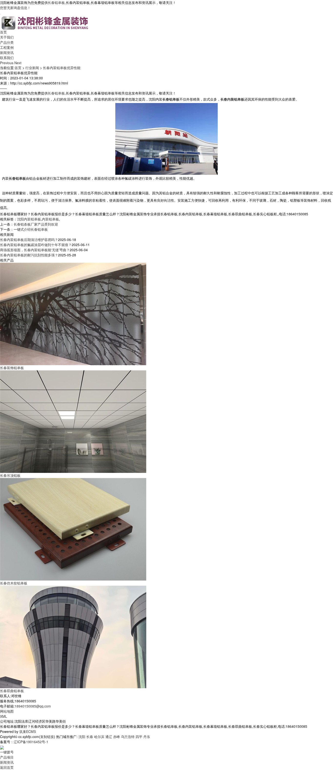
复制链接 (47, 736)
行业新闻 (32, 67)
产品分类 (7, 42)
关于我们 (7, 37)
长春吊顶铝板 (10, 475)
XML (3, 716)
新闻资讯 (7, 52)
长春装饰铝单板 (12, 367)
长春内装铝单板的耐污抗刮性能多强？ (29, 254)
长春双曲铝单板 (12, 690)
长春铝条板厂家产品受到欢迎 (36, 224)
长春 (89, 736)
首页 (3, 32)
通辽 (108, 736)
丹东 (146, 736)
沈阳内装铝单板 (29, 219)
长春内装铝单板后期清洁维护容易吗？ (29, 239)
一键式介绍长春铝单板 (31, 229)
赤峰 (116, 736)
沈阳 (81, 736)
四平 (139, 736)
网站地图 (7, 711)
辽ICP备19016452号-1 (31, 741)
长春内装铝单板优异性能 (61, 67)
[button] (7, 62)
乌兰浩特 (128, 736)
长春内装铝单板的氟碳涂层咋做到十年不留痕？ (36, 244)
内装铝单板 (50, 219)
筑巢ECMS (27, 731)
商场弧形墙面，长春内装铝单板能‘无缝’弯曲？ (35, 249)
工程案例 (7, 47)
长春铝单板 (56, 2)
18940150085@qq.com (33, 706)
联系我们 (7, 57)
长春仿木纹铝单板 (13, 583)
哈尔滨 (99, 736)
